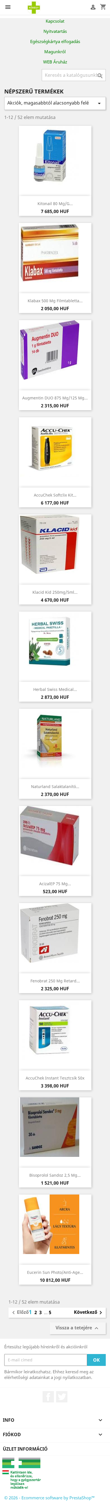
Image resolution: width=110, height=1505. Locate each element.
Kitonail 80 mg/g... (55, 203)
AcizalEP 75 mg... (55, 883)
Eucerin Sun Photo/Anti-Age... (55, 1272)
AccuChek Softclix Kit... (55, 495)
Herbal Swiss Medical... (55, 689)
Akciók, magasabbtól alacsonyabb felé (55, 103)
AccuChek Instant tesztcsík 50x (55, 1078)
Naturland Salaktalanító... (55, 786)
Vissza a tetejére (78, 1328)
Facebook (48, 1396)
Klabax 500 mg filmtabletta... (55, 300)
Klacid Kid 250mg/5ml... (55, 592)
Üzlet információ (25, 1449)
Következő (89, 1312)
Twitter (61, 1396)
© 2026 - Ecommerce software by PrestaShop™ (49, 1497)
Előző (19, 1312)
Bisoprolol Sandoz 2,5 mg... (55, 1175)
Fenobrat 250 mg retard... (55, 981)
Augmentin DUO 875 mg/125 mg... (55, 398)
